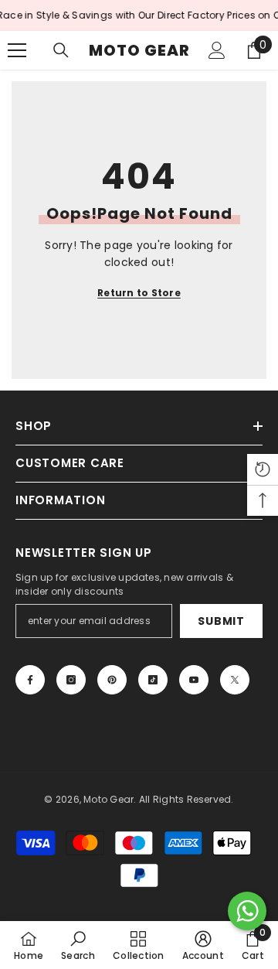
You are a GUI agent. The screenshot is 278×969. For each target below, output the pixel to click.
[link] (78, 945)
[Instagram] (71, 679)
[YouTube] (193, 679)
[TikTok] (153, 679)
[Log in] (216, 50)
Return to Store (139, 292)
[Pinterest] (112, 679)
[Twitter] (234, 679)
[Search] (61, 50)
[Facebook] (30, 679)
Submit (221, 621)
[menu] (17, 50)
